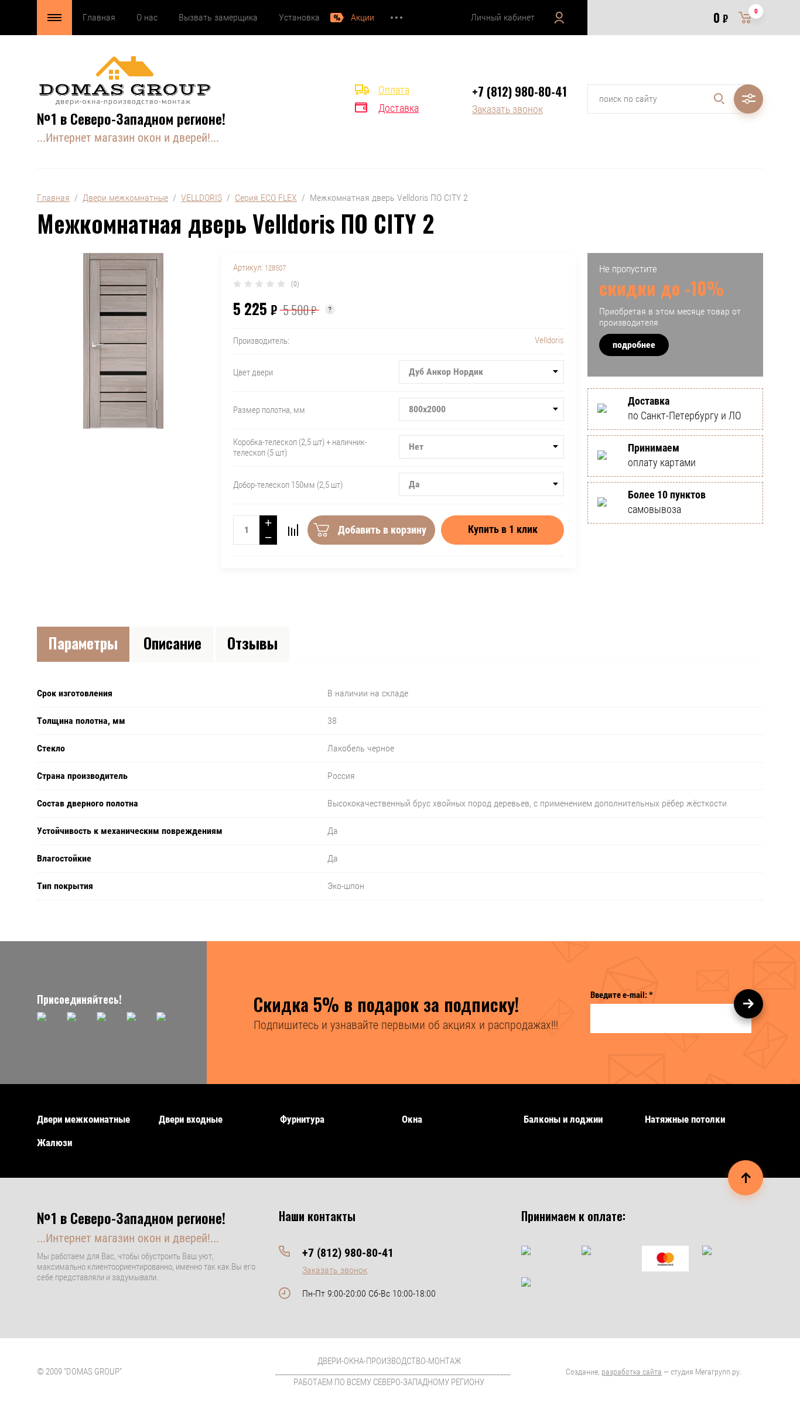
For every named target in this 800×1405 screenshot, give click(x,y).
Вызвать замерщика (218, 17)
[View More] (396, 17)
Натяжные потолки (685, 1119)
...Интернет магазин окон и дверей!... (128, 138)
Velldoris (549, 340)
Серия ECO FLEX (266, 197)
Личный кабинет (503, 17)
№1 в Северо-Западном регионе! (131, 118)
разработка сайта (631, 1371)
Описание (172, 643)
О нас (147, 17)
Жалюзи (54, 1142)
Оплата (393, 90)
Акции (362, 17)
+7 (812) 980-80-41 (519, 91)
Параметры (83, 643)
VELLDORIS (201, 197)
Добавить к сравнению (292, 530)
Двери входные (191, 1119)
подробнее (634, 344)
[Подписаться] (748, 1003)
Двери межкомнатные (125, 197)
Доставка (398, 108)
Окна (412, 1119)
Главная (99, 17)
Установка (299, 17)
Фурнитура (302, 1119)
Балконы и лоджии (563, 1119)
